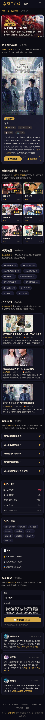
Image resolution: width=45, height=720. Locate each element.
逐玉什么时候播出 (27, 276)
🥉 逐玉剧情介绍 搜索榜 (12, 567)
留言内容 (7, 603)
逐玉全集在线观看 (11, 271)
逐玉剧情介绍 (31, 271)
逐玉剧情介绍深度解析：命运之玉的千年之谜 (22, 334)
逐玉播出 (30, 531)
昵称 (5, 593)
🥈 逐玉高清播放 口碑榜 (12, 561)
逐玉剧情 (8, 531)
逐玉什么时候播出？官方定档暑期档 (18, 403)
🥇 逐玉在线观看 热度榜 (12, 556)
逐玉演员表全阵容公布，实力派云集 (18, 368)
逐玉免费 (8, 536)
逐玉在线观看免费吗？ (22, 436)
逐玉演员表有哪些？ (22, 462)
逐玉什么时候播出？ (22, 445)
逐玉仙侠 (25, 288)
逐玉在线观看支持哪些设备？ (22, 470)
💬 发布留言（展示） (22, 620)
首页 (3, 11)
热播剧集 (24, 704)
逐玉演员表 (8, 276)
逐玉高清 (22, 527)
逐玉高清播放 (28, 265)
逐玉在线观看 (13, 11)
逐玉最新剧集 (31, 282)
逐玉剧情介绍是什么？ (22, 453)
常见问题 (19, 708)
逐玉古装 (7, 293)
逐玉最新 (19, 536)
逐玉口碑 (22, 293)
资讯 (40, 704)
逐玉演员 (19, 531)
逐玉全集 (33, 527)
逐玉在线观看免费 (11, 282)
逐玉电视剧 (9, 288)
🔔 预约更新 (32, 159)
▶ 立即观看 (12, 159)
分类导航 (33, 704)
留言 (27, 708)
